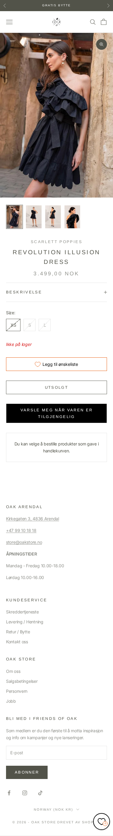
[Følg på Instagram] (25, 793)
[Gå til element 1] (14, 217)
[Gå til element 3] (53, 217)
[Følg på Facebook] (9, 793)
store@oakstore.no (24, 542)
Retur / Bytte (18, 631)
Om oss (13, 671)
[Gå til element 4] (72, 217)
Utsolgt (56, 387)
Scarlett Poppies (56, 241)
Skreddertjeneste (22, 611)
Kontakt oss (17, 641)
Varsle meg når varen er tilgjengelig (56, 413)
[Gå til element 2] (33, 217)
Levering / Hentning (24, 621)
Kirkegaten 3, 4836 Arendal (32, 518)
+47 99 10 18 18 (21, 530)
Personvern (16, 691)
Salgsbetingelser (22, 681)
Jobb (11, 701)
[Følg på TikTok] (40, 793)
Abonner (27, 772)
